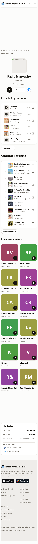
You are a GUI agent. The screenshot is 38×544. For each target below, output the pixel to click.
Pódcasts (4, 492)
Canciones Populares (8, 496)
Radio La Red (24, 492)
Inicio (3, 51)
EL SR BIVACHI (26, 288)
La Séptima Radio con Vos (28, 338)
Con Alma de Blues (9, 313)
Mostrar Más (8, 232)
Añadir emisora (6, 513)
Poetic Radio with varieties (9, 338)
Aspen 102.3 (24, 499)
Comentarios (5, 520)
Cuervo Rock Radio (28, 313)
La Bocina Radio (8, 288)
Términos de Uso (20, 530)
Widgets (4, 516)
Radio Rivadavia (25, 502)
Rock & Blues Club (9, 388)
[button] (9, 252)
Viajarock (24, 363)
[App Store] (8, 481)
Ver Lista (6, 148)
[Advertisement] (19, 29)
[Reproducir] (9, 90)
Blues (17, 80)
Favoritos (21, 90)
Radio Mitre (24, 489)
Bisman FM (25, 263)
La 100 (22, 496)
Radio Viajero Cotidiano (9, 263)
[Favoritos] (30, 4)
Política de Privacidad (7, 530)
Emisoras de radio (7, 489)
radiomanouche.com (27, 439)
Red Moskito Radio (28, 388)
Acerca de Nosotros (7, 510)
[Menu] (35, 4)
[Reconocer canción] (29, 90)
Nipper (4, 363)
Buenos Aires (12, 51)
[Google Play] (22, 481)
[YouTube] (33, 107)
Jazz (21, 80)
